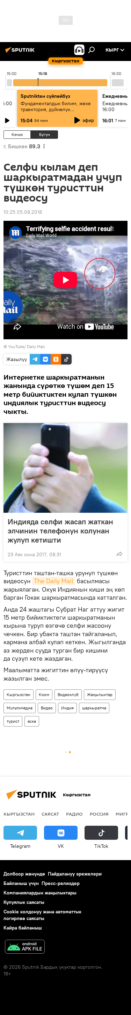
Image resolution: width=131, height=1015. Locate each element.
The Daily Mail (53, 581)
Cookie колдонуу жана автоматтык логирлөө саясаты (42, 914)
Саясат (50, 814)
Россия (99, 814)
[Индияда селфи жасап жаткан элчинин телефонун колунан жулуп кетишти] (65, 468)
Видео (47, 707)
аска (32, 721)
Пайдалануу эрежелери (75, 874)
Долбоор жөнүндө (24, 874)
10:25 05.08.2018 (22, 212)
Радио (74, 814)
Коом (44, 694)
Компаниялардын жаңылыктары (40, 893)
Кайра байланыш (22, 928)
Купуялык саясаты (23, 902)
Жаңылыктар (99, 694)
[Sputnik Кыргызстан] (20, 52)
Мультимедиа (19, 707)
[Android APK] (25, 947)
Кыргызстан (18, 694)
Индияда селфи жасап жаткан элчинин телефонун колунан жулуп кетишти (60, 530)
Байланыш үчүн (21, 883)
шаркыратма (94, 707)
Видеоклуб (68, 694)
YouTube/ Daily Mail (26, 346)
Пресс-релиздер (61, 883)
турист (13, 721)
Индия (67, 707)
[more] (119, 554)
